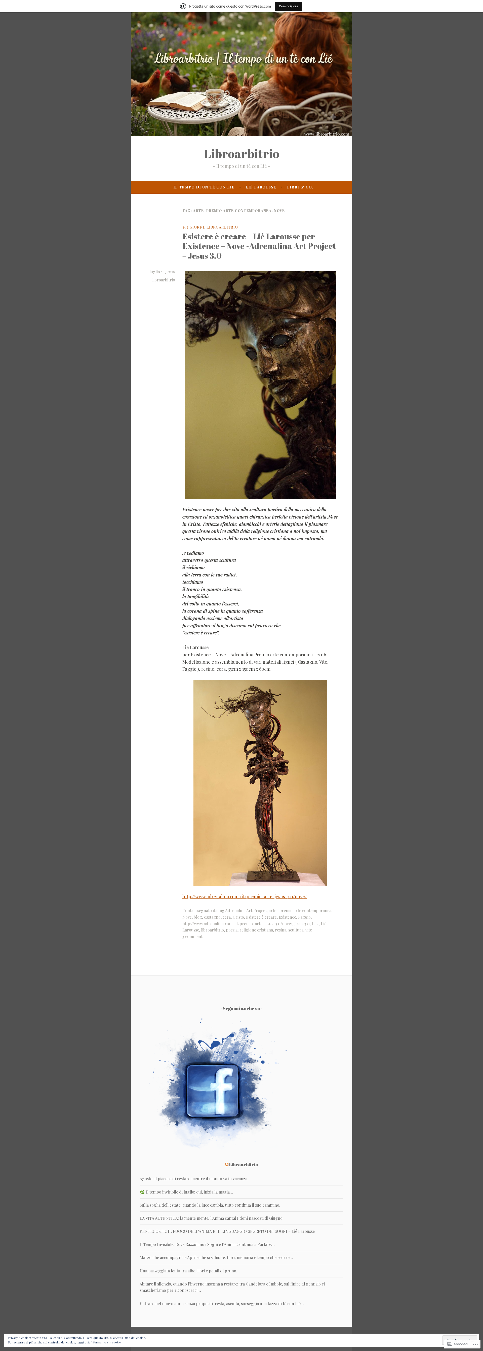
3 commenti (193, 936)
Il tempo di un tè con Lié (203, 186)
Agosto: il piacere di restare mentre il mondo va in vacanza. (194, 1178)
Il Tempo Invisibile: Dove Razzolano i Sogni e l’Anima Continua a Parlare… (207, 1244)
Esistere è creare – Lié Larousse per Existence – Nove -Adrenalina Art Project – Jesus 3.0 (259, 246)
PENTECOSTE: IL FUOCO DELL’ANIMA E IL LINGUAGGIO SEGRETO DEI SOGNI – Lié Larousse (227, 1231)
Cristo (238, 917)
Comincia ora (288, 6)
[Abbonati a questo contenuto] (226, 1165)
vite (308, 929)
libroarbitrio (163, 279)
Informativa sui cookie (106, 1342)
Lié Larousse (261, 186)
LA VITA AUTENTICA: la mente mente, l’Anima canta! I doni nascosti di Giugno (211, 1218)
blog (198, 917)
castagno (212, 917)
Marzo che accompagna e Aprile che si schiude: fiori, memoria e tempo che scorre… (216, 1257)
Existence (287, 917)
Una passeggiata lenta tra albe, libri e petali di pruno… (190, 1270)
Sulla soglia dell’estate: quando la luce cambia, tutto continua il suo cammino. (210, 1205)
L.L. (315, 923)
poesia (231, 929)
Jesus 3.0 (302, 923)
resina (280, 929)
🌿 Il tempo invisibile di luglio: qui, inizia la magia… (186, 1192)
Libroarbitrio (241, 153)
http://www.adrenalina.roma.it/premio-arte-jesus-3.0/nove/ (244, 896)
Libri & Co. (300, 186)
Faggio (304, 917)
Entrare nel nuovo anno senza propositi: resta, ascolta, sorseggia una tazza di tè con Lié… (222, 1303)
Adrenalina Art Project (246, 910)
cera (227, 917)
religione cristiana (256, 929)
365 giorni (193, 227)
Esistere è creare (261, 917)
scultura (295, 929)
